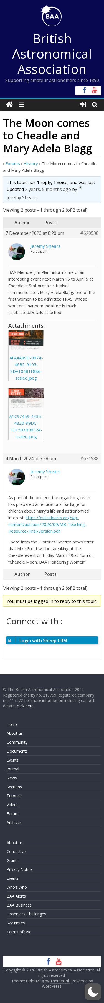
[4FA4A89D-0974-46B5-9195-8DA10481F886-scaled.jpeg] (26, 339)
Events (13, 760)
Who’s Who (17, 887)
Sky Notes (16, 922)
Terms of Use (19, 931)
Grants (13, 860)
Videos (13, 804)
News (12, 777)
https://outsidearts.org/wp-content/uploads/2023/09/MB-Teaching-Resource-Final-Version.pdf (47, 524)
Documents (17, 751)
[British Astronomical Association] (9, 105)
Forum (13, 813)
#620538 (89, 233)
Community (17, 742)
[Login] (83, 105)
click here (25, 706)
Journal (13, 769)
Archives (14, 822)
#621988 (89, 458)
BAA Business (19, 905)
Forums (13, 163)
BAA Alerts (16, 896)
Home (12, 724)
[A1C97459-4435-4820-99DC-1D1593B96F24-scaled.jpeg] (26, 398)
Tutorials (14, 795)
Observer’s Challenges (26, 914)
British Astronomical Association (52, 54)
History (31, 163)
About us (15, 733)
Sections (14, 786)
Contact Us (17, 851)
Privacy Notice (19, 869)
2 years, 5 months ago (48, 189)
